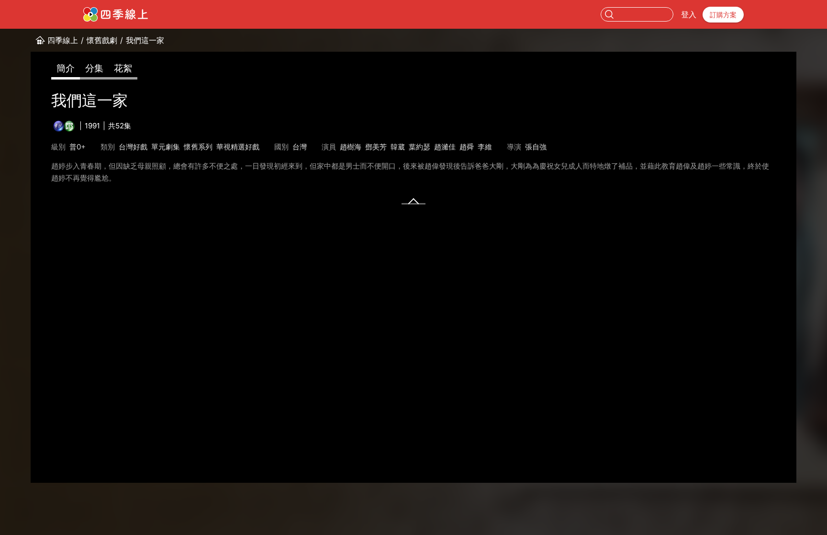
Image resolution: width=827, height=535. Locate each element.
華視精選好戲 (237, 146)
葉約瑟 (419, 146)
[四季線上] (115, 14)
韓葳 (398, 146)
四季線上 (62, 40)
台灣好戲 (133, 146)
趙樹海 (350, 146)
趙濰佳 (445, 146)
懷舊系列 (198, 146)
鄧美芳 (376, 146)
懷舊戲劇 (102, 40)
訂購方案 (723, 15)
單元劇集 (165, 146)
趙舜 (466, 146)
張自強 (536, 146)
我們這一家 (145, 40)
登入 (688, 14)
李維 (485, 146)
